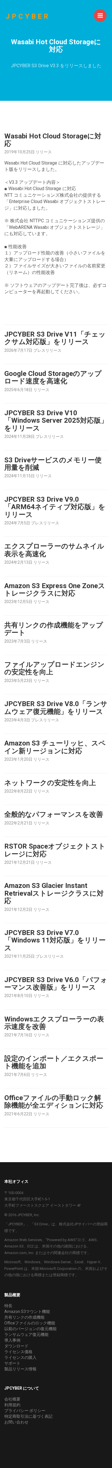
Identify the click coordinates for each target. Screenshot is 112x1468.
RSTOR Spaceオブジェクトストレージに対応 (54, 850)
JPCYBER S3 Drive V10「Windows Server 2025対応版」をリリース (56, 420)
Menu (100, 15)
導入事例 (12, 1340)
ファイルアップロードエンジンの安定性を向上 (54, 668)
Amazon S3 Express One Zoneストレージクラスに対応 (54, 589)
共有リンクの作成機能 (24, 1317)
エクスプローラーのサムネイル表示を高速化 (54, 550)
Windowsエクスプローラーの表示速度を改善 (54, 1023)
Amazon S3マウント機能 (27, 1311)
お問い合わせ (16, 1422)
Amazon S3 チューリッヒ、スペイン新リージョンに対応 (55, 747)
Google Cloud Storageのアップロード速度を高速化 (53, 377)
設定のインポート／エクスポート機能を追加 (53, 1062)
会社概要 (12, 1399)
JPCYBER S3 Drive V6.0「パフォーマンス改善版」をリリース (55, 983)
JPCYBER (28, 16)
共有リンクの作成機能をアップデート (53, 629)
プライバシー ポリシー (24, 1410)
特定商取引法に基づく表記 (28, 1416)
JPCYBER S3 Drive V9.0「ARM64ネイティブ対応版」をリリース (54, 507)
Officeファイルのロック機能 (29, 1323)
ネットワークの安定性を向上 (50, 783)
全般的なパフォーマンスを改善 (53, 814)
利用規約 (12, 1405)
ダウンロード (16, 1346)
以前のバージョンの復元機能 (30, 1328)
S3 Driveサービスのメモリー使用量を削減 (53, 464)
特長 (8, 1305)
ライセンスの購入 (20, 1357)
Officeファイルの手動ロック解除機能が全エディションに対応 (53, 1101)
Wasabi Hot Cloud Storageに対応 (52, 140)
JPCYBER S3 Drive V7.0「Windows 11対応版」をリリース (55, 940)
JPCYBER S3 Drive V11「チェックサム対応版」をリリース (55, 338)
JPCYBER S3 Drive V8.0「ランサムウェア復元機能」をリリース (55, 707)
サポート (12, 1363)
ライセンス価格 (18, 1351)
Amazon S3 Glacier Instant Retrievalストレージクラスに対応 (54, 893)
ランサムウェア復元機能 (26, 1334)
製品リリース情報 (20, 1369)
